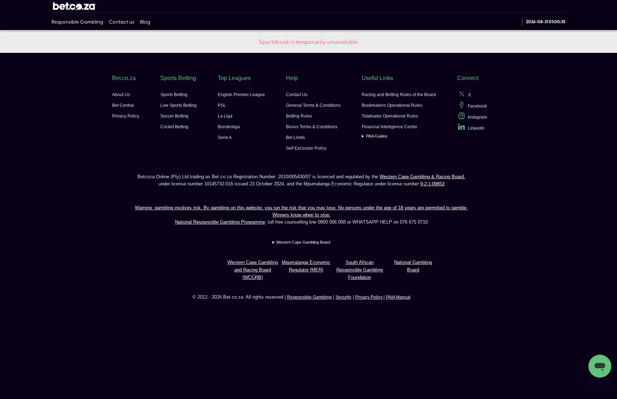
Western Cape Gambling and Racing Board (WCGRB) (252, 270)
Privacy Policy (125, 116)
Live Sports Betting (178, 105)
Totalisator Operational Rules (390, 116)
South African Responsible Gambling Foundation (359, 270)
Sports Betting (173, 95)
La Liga (225, 116)
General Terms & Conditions (313, 105)
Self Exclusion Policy (306, 148)
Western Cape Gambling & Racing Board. (422, 176)
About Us (121, 95)
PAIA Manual (398, 297)
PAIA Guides (376, 136)
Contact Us (296, 95)
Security (343, 297)
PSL (222, 105)
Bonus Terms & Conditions (311, 127)
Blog (145, 21)
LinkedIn (476, 128)
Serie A (225, 137)
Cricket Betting (174, 127)
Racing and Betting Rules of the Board (399, 95)
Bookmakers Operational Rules (392, 105)
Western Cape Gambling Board (303, 242)
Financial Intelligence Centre (389, 127)
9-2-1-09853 (432, 183)
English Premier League (241, 95)
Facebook (477, 106)
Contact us (121, 21)
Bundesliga (229, 127)
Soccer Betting (174, 116)
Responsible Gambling (77, 21)
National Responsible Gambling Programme (220, 222)
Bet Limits (295, 137)
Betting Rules (299, 116)
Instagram (477, 117)
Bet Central (123, 105)
